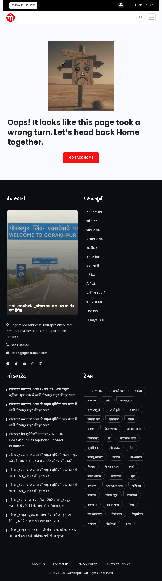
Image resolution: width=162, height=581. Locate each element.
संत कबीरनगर (95, 514)
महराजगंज (116, 476)
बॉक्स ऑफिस (94, 476)
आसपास (92, 400)
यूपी (133, 476)
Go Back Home (81, 158)
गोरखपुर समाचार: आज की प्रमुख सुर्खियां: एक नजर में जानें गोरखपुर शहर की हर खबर (43, 407)
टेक (131, 447)
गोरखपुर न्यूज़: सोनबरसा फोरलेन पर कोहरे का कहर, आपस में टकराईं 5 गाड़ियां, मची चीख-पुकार (42, 533)
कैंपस (131, 419)
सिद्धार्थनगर (137, 514)
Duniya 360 (95, 320)
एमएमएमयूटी (94, 410)
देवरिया (116, 457)
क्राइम (91, 428)
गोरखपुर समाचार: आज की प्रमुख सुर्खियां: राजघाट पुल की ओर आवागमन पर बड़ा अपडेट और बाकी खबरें (43, 458)
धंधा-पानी (92, 266)
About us (38, 564)
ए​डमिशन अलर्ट (95, 293)
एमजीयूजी (115, 410)
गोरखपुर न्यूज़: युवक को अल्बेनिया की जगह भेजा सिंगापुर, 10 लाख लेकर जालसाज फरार (40, 518)
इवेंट (108, 400)
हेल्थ (128, 523)
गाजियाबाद (93, 438)
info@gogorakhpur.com (29, 353)
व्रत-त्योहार (93, 257)
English (92, 311)
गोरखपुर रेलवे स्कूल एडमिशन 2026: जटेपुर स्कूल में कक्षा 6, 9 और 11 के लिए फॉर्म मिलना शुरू (41, 503)
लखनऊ (92, 495)
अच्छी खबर (119, 391)
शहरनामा (92, 504)
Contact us (60, 564)
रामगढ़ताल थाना (114, 485)
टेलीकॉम (91, 284)
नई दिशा (91, 275)
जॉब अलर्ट (93, 230)
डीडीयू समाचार (95, 457)
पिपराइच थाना (112, 466)
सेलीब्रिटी (111, 523)
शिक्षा (131, 504)
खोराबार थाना (134, 428)
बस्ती (131, 466)
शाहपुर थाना (113, 504)
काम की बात (94, 419)
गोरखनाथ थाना (128, 438)
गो (109, 438)
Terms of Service (118, 564)
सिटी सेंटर (117, 514)
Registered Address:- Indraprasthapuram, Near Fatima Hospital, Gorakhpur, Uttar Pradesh (39, 331)
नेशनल (91, 466)
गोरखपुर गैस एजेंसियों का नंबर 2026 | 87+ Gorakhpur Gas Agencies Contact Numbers (37, 440)
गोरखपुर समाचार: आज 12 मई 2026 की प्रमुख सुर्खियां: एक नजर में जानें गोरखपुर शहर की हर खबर (42, 393)
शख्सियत (132, 495)
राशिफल (92, 221)
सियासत (92, 523)
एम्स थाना (134, 410)
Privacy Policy (87, 564)
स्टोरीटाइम (93, 248)
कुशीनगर (114, 419)
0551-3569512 (21, 345)
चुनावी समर (93, 447)
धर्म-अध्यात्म (94, 212)
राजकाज (92, 485)
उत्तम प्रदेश (126, 400)
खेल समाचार (110, 428)
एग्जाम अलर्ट (94, 239)
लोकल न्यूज (111, 495)
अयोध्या (138, 391)
